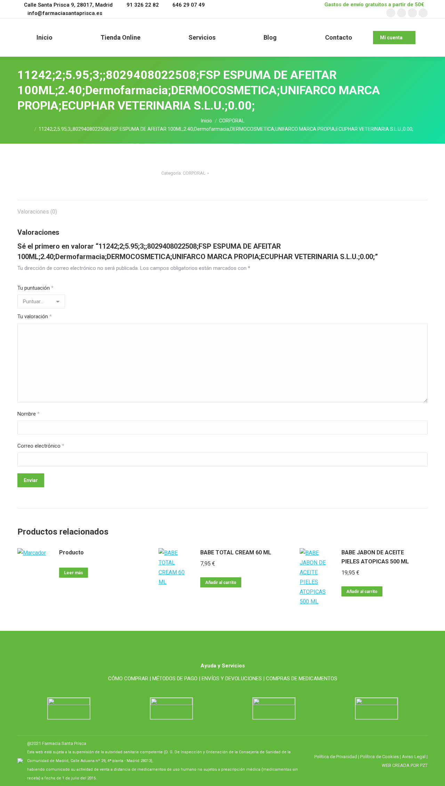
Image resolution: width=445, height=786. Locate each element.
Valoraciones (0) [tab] (37, 211)
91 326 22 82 (143, 5)
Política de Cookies (379, 756)
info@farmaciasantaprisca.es (64, 13)
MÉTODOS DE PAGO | (176, 678)
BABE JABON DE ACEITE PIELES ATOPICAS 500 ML (375, 557)
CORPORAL (194, 173)
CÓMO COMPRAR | (129, 678)
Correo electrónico (40, 446)
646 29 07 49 (188, 5)
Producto (71, 552)
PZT (423, 765)
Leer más (73, 572)
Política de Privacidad (335, 756)
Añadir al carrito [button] (220, 582)
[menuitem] (44, 37)
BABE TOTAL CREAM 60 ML (235, 552)
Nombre (28, 414)
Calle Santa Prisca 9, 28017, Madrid (68, 5)
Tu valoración (34, 316)
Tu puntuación (35, 288)
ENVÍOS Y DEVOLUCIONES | (233, 678)
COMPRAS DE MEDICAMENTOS (301, 678)
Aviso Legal (414, 756)
